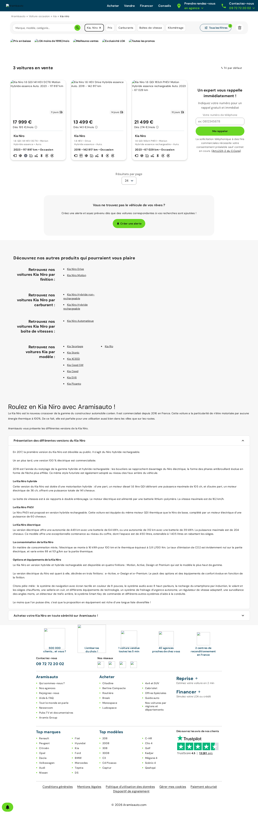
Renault (44, 738)
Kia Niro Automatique (80, 321)
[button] (100, 27)
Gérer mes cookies (172, 787)
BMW (78, 758)
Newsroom (46, 707)
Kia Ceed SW (75, 365)
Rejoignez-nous (49, 693)
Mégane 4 (151, 758)
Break (106, 698)
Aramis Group (48, 717)
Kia (77, 748)
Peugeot (44, 743)
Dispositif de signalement (131, 791)
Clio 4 (149, 743)
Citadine (108, 683)
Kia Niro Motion (76, 275)
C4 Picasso (109, 763)
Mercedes (81, 763)
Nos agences (47, 688)
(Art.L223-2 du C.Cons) (226, 151)
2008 (106, 743)
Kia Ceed (72, 371)
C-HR (148, 738)
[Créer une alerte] (7, 807)
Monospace (109, 703)
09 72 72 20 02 (50, 663)
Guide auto (152, 698)
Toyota (79, 767)
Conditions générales (57, 787)
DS (76, 772)
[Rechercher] (77, 28)
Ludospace (109, 707)
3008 (106, 753)
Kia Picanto (74, 383)
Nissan (43, 772)
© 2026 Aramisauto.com (128, 805)
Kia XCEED (73, 358)
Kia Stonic (73, 352)
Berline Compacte (114, 688)
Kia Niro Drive (75, 269)
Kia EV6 (72, 377)
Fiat (77, 738)
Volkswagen (47, 763)
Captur (107, 767)
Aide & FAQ (46, 698)
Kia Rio (109, 346)
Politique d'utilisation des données (130, 787)
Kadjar (149, 753)
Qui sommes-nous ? (52, 683)
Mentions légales (89, 787)
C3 (104, 758)
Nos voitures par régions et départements (155, 706)
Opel (42, 753)
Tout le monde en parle (54, 703)
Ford (78, 753)
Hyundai (80, 743)
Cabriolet (151, 688)
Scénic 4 (150, 763)
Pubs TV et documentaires (56, 712)
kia (55, 16)
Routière (108, 693)
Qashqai (150, 767)
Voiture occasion (39, 16)
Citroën (44, 748)
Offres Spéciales (155, 693)
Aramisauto (18, 16)
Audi (42, 767)
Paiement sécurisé (204, 787)
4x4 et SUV (152, 683)
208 (105, 738)
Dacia (42, 758)
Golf (148, 748)
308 (105, 748)
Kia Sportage (75, 346)
